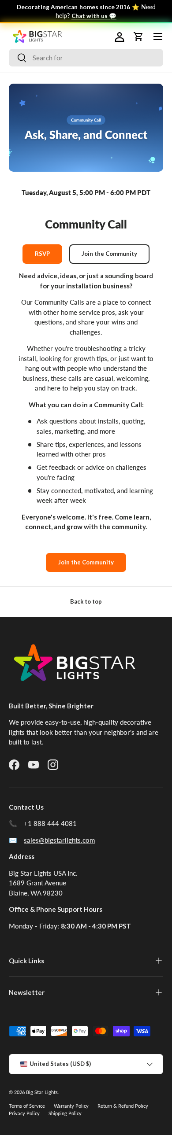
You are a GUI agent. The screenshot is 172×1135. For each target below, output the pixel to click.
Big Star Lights (42, 1092)
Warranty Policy (71, 1106)
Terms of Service (27, 1106)
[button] (119, 36)
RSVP (42, 253)
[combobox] (86, 57)
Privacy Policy (24, 1113)
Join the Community (109, 253)
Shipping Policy (65, 1113)
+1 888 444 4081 (50, 823)
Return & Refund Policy (122, 1106)
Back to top (86, 601)
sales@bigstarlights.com (59, 840)
